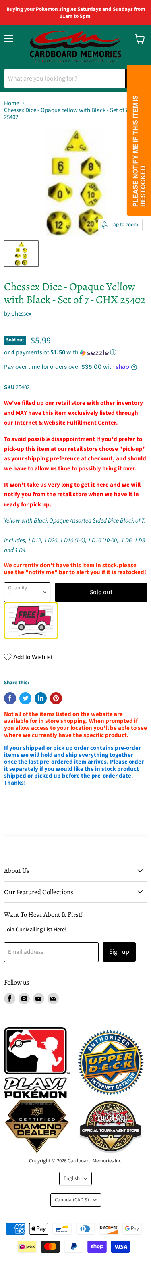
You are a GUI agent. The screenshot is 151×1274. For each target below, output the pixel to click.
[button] (75, 352)
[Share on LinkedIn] (41, 698)
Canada (72, 1199)
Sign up (119, 951)
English (72, 1178)
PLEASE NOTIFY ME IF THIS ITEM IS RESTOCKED (138, 151)
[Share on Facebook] (10, 698)
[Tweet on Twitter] (25, 698)
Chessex (21, 314)
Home (11, 103)
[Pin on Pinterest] (56, 698)
